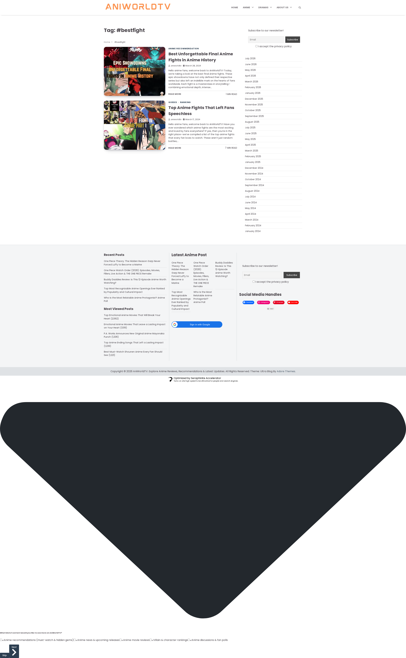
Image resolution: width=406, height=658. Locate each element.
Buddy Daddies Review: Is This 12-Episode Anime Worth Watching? (224, 269)
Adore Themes (286, 371)
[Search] (299, 7)
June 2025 (251, 133)
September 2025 (254, 116)
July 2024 (250, 196)
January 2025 (252, 162)
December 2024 (254, 168)
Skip (4, 655)
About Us (282, 7)
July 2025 (250, 127)
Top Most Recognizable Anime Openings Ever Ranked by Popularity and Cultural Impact (134, 290)
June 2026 (251, 64)
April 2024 (250, 213)
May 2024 (250, 208)
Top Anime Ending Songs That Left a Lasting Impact (134, 342)
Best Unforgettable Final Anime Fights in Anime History (200, 57)
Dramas (263, 7)
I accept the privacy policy (275, 46)
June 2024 (251, 202)
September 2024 (254, 185)
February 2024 (253, 225)
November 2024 (254, 173)
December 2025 (254, 98)
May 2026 (250, 70)
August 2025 (252, 121)
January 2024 (253, 231)
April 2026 (250, 75)
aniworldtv (176, 65)
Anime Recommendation (183, 48)
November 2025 (254, 104)
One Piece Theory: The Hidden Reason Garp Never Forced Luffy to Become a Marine (132, 263)
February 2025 (253, 156)
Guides (172, 102)
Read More (174, 94)
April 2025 (250, 144)
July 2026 (250, 58)
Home (234, 7)
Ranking (185, 102)
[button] (197, 324)
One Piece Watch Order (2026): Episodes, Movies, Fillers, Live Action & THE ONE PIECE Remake (132, 272)
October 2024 (253, 179)
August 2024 (252, 191)
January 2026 (252, 93)
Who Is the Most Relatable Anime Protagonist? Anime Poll (202, 297)
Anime (246, 7)
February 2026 (253, 87)
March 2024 (251, 219)
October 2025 (253, 110)
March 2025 (251, 150)
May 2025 (250, 139)
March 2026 (251, 81)
